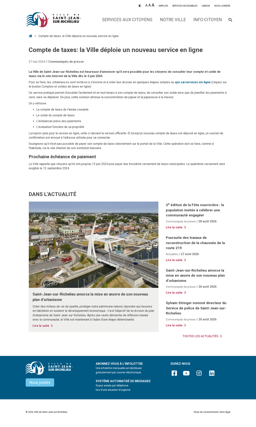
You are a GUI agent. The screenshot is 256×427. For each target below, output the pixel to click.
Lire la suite (43, 325)
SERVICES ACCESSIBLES (184, 5)
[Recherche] (228, 20)
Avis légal (225, 412)
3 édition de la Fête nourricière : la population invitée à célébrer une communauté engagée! (195, 210)
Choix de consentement (206, 412)
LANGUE (206, 5)
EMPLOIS (163, 5)
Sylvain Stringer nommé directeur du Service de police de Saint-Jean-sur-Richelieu (196, 308)
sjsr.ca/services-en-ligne (193, 82)
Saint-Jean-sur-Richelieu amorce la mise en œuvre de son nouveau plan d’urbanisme (195, 275)
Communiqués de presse (66, 61)
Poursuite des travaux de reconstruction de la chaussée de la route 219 (195, 242)
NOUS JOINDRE (222, 5)
